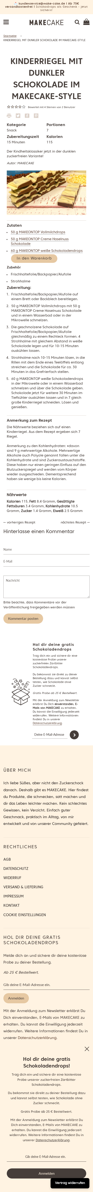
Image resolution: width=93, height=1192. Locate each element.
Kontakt (11, 905)
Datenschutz (15, 869)
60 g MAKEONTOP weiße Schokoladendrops (47, 251)
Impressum (13, 896)
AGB (7, 859)
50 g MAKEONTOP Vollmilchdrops (38, 232)
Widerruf (12, 878)
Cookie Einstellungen (24, 915)
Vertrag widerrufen (70, 1183)
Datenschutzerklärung (47, 723)
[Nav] (6, 22)
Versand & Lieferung (23, 887)
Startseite (9, 36)
